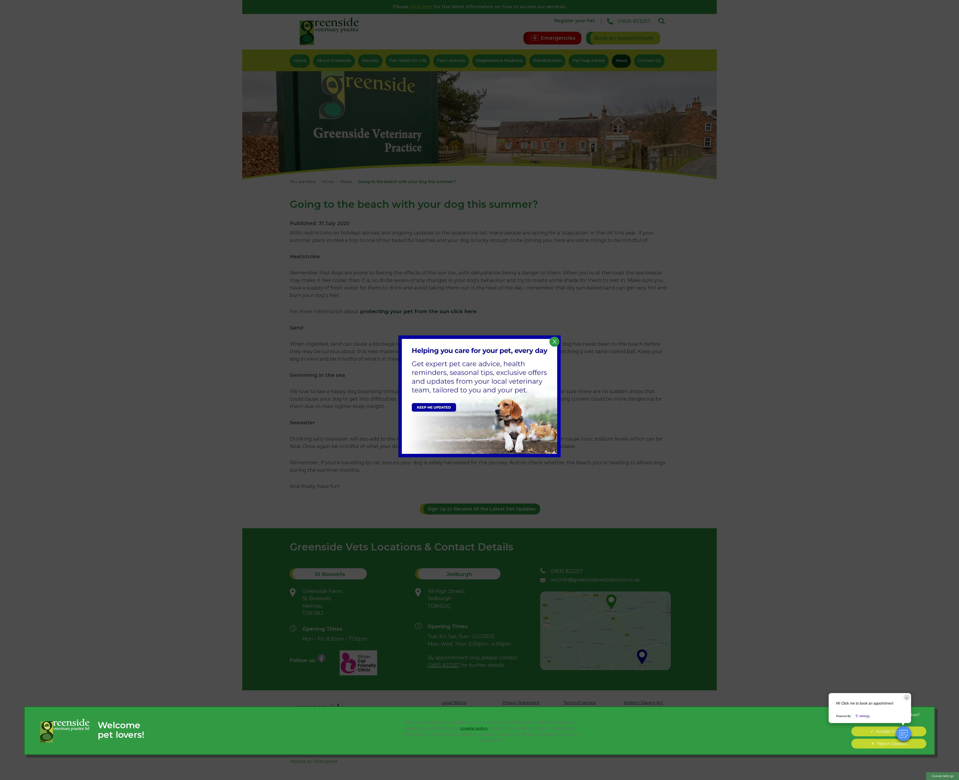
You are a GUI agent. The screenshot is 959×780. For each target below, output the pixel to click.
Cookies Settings (943, 776)
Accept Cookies (891, 731)
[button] (903, 733)
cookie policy (474, 728)
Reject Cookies (892, 743)
